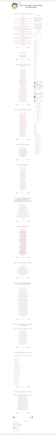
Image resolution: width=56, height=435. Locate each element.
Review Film (35, 77)
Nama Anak (22, 63)
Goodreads (35, 33)
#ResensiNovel (35, 51)
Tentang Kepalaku (38, 109)
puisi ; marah (22, 52)
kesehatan (35, 62)
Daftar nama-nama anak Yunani (23, 352)
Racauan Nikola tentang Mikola (39, 118)
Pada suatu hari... (38, 111)
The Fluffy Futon (37, 92)
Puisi (15, 0)
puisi (22, 51)
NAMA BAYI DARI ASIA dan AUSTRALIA (22, 262)
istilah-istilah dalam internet (23, 13)
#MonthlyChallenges (36, 50)
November (36, 134)
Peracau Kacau (12, 1)
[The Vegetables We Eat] (35, 101)
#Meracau (35, 49)
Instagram (38, 33)
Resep (34, 75)
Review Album (35, 76)
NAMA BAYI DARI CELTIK (23, 226)
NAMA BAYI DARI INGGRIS (22, 144)
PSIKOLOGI (35, 71)
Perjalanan (35, 70)
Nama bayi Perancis (22, 164)
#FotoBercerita (35, 44)
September (36, 153)
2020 (35, 125)
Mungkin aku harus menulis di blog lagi (39, 114)
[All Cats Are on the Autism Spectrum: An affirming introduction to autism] (35, 97)
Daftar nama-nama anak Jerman (23, 391)
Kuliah (34, 64)
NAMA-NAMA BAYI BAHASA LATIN (22, 109)
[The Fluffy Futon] (35, 93)
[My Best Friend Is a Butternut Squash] (35, 83)
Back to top (41, 434)
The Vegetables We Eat (37, 100)
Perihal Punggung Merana (39, 107)
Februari (36, 154)
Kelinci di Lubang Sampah (39, 116)
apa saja (23, 12)
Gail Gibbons (37, 101)
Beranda (14, 0)
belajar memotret (36, 56)
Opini (34, 69)
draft (34, 57)
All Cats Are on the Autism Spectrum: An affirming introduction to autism (38, 97)
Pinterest (41, 33)
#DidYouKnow (35, 43)
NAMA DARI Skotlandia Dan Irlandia (38, 137)
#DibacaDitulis (35, 42)
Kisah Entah (35, 63)
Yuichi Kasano (37, 93)
